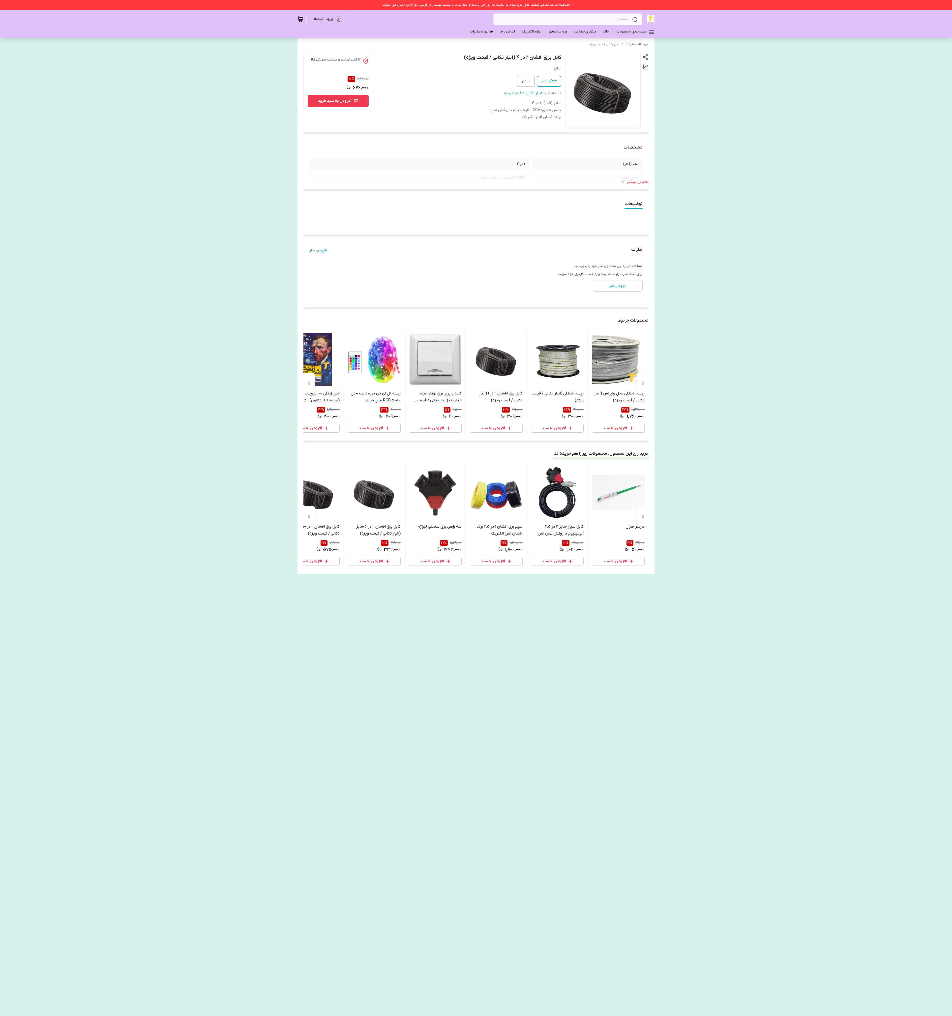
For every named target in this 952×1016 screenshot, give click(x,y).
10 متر (525, 81)
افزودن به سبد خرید (334, 100)
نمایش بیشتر (638, 181)
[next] (309, 383)
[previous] (643, 383)
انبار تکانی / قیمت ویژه (604, 45)
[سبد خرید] (300, 19)
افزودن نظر (318, 250)
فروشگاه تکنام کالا (637, 45)
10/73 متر (549, 81)
